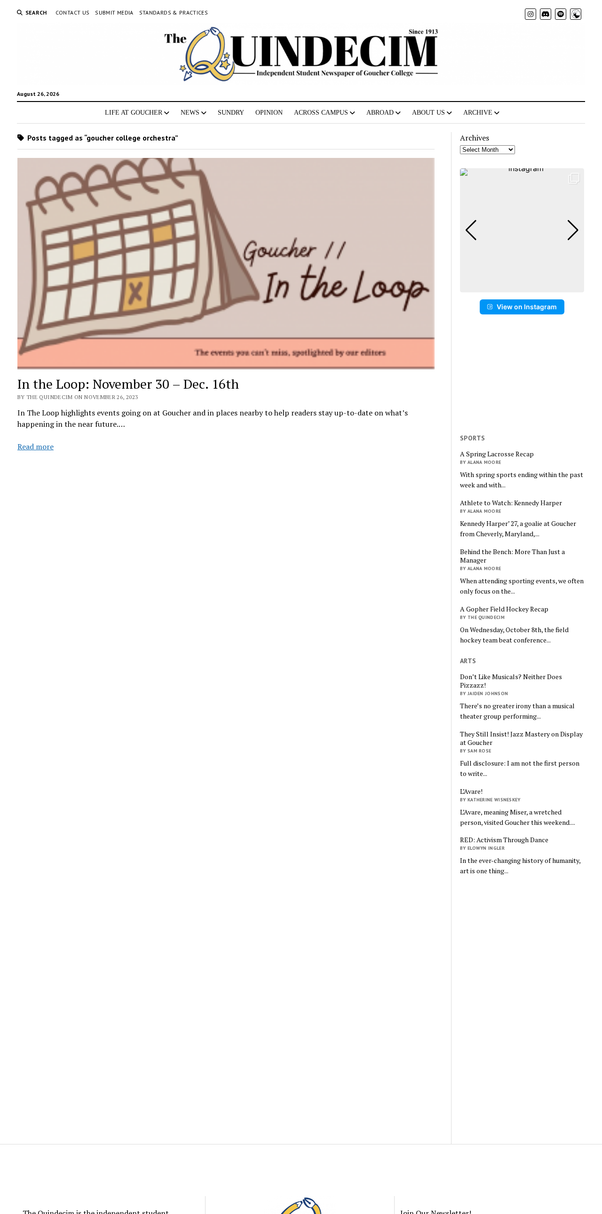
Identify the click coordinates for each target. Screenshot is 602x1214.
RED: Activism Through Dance (504, 840)
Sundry (231, 112)
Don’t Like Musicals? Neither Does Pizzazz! (511, 681)
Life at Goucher (133, 112)
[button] (522, 286)
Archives (474, 138)
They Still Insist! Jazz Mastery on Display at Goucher (521, 738)
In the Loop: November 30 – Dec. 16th (128, 383)
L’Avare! (471, 791)
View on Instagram (527, 307)
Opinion (269, 112)
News (190, 112)
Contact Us (72, 12)
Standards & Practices (173, 12)
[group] (522, 230)
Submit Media (114, 12)
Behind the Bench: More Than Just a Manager (512, 556)
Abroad (380, 112)
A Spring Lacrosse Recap (497, 454)
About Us (428, 112)
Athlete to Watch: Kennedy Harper (511, 503)
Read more (35, 446)
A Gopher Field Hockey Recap (504, 609)
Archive (477, 112)
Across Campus (321, 112)
